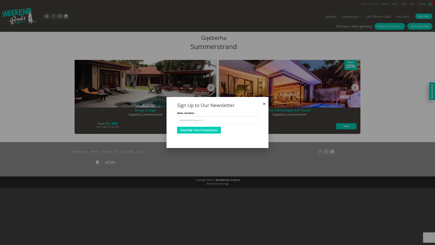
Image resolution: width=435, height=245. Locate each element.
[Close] (264, 104)
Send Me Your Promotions (199, 130)
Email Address (185, 113)
